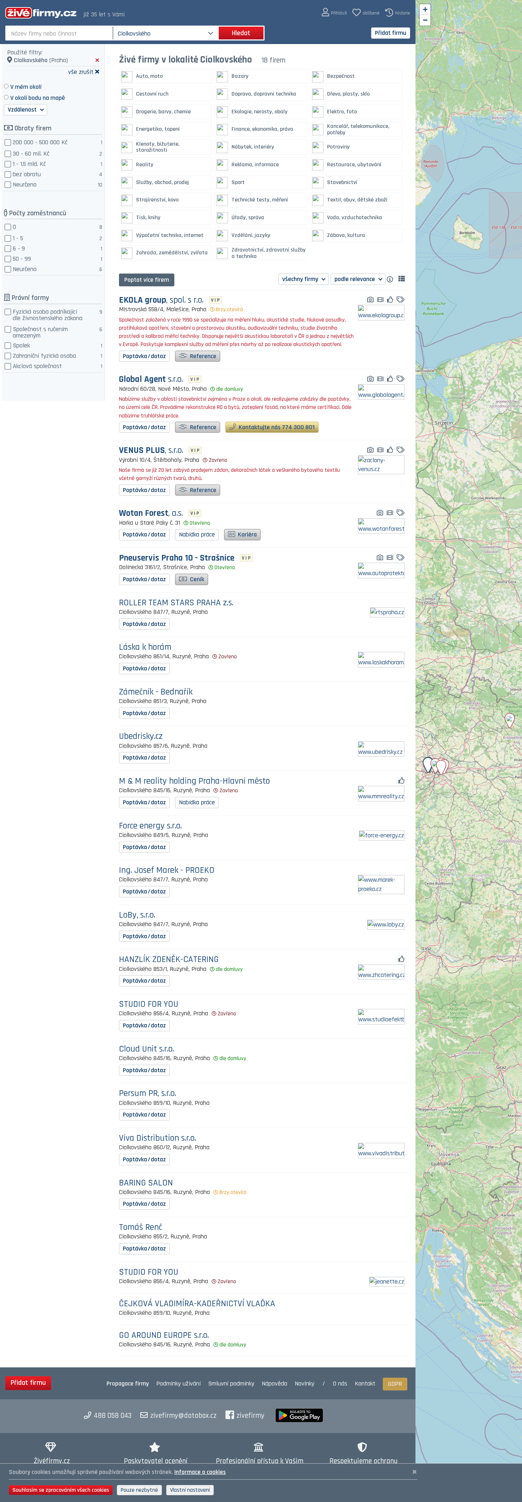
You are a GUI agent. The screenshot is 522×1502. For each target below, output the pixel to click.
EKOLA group (161, 300)
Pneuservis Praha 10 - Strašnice (176, 558)
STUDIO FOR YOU (148, 1004)
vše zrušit (80, 71)
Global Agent (151, 379)
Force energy (150, 826)
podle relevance (355, 279)
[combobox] (59, 33)
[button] (334, 13)
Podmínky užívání (178, 1383)
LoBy (137, 915)
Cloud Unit (146, 1049)
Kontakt (365, 1383)
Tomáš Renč (140, 1227)
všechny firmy (301, 279)
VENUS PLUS (151, 450)
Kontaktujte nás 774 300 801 (276, 427)
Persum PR (147, 1093)
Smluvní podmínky (231, 1383)
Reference (202, 356)
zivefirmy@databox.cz (183, 1415)
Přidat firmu (390, 33)
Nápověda (274, 1383)
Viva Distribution (157, 1138)
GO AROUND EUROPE (164, 1335)
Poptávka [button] (144, 356)
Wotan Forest (151, 513)
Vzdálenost (23, 110)
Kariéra (246, 534)
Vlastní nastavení (190, 1490)
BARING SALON (146, 1183)
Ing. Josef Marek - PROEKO (166, 870)
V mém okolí (26, 87)
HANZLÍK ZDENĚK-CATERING (169, 959)
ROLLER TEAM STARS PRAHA (176, 603)
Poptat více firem (146, 280)
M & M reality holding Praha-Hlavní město (194, 781)
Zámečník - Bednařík (155, 692)
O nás (340, 1383)
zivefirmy (250, 1415)
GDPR (395, 1384)
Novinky (304, 1383)
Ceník (196, 579)
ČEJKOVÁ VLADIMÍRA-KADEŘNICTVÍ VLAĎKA (197, 1304)
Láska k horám (145, 647)
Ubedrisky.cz (141, 736)
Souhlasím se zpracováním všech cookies (60, 1490)
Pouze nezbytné (139, 1490)
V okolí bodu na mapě (37, 98)
